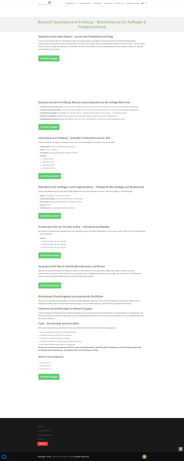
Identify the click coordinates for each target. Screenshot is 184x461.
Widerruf (42, 444)
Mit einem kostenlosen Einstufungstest (53, 301)
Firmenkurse (97, 3)
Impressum (41, 439)
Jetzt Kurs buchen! (133, 3)
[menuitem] (142, 3)
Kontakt (40, 426)
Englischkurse (45, 366)
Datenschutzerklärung (44, 435)
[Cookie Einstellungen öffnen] (4, 458)
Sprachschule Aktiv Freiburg (62, 457)
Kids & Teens (108, 3)
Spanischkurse (45, 369)
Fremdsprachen (84, 3)
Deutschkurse (70, 3)
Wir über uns (119, 3)
